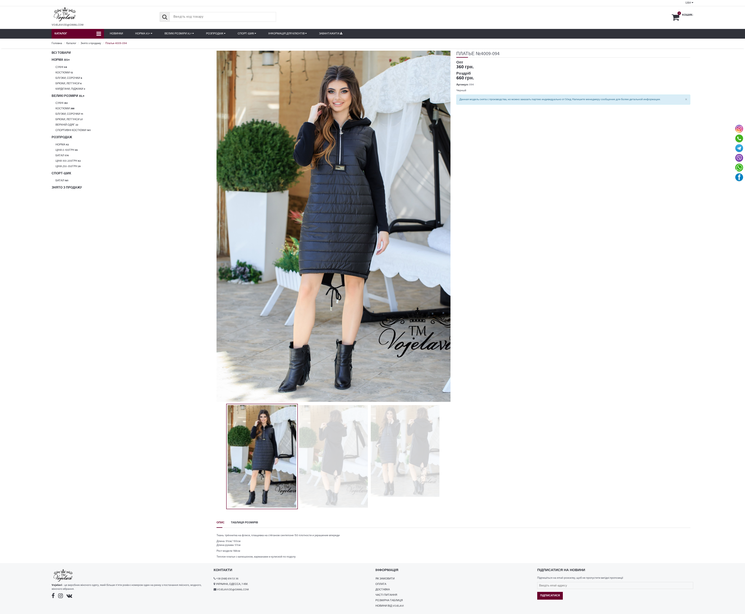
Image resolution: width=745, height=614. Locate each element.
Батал (62, 155)
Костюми (64, 72)
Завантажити (329, 33)
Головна (57, 43)
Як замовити (385, 579)
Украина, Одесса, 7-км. (232, 584)
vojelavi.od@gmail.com (67, 25)
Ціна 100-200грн (68, 161)
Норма (62, 144)
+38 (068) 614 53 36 (227, 579)
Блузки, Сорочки (68, 78)
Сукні (61, 67)
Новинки (116, 33)
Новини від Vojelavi (389, 606)
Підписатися (550, 595)
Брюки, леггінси (68, 83)
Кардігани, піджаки (70, 89)
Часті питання (386, 595)
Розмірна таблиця (389, 600)
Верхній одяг (66, 125)
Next (444, 226)
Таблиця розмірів (244, 522)
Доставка (382, 589)
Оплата (380, 584)
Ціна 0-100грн (66, 150)
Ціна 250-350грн (68, 166)
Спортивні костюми (73, 130)
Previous (223, 226)
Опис (220, 522)
